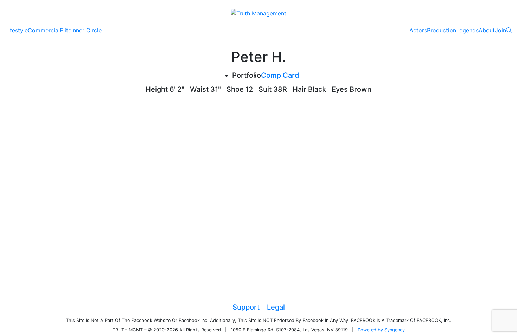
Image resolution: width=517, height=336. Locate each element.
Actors (418, 30)
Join (500, 30)
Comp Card (280, 75)
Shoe (235, 89)
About (487, 30)
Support (246, 307)
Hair (299, 89)
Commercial (44, 30)
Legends (467, 30)
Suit (265, 89)
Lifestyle (16, 30)
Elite (65, 30)
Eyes (340, 89)
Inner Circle (86, 30)
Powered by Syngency (381, 329)
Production (441, 30)
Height (157, 89)
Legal (276, 307)
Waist (199, 89)
